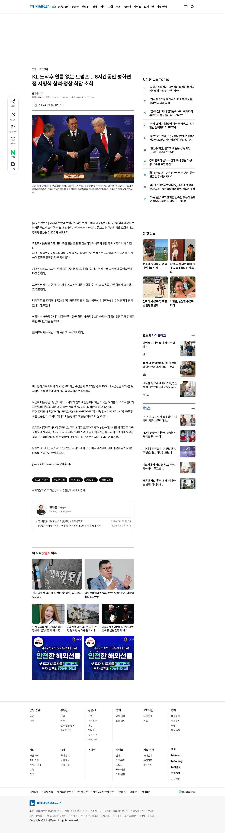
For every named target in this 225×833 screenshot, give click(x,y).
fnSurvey (176, 761)
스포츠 (119, 764)
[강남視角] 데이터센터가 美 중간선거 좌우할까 (60, 521)
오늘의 (154, 335)
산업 (90, 716)
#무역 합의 (76, 480)
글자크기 (13, 131)
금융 (32, 716)
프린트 (13, 143)
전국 (32, 774)
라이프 (137, 6)
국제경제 (43, 69)
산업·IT (86, 6)
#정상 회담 (106, 480)
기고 (145, 720)
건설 (62, 720)
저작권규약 (82, 791)
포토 (173, 749)
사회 (110, 6)
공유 (13, 106)
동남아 (127, 6)
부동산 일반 (66, 730)
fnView (175, 755)
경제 (95, 6)
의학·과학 (92, 739)
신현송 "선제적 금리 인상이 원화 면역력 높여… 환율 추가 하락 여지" (70, 525)
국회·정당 (175, 720)
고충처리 (134, 791)
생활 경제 (120, 720)
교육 (32, 769)
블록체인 (92, 734)
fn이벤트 (176, 767)
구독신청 (122, 791)
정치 (102, 6)
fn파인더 (147, 755)
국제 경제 (65, 755)
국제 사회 (65, 764)
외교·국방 (175, 730)
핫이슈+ (147, 764)
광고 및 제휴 (47, 791)
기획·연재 (162, 6)
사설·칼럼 (148, 716)
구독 (13, 157)
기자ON (175, 773)
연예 (118, 755)
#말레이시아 (59, 480)
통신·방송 (92, 720)
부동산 (75, 6)
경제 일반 (120, 716)
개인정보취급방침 (65, 791)
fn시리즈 (147, 760)
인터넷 (91, 730)
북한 (173, 725)
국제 (118, 6)
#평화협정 (90, 480)
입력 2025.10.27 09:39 (57, 97)
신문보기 (175, 779)
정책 (62, 716)
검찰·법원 (34, 760)
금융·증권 (63, 6)
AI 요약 (13, 120)
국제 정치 (65, 760)
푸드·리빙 (120, 769)
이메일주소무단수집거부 (102, 791)
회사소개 (34, 791)
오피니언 (149, 6)
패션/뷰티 (120, 760)
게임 (90, 725)
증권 (32, 720)
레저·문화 (120, 774)
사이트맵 (146, 791)
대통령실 (175, 716)
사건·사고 (34, 755)
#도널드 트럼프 (41, 480)
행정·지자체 (35, 764)
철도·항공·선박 (67, 725)
